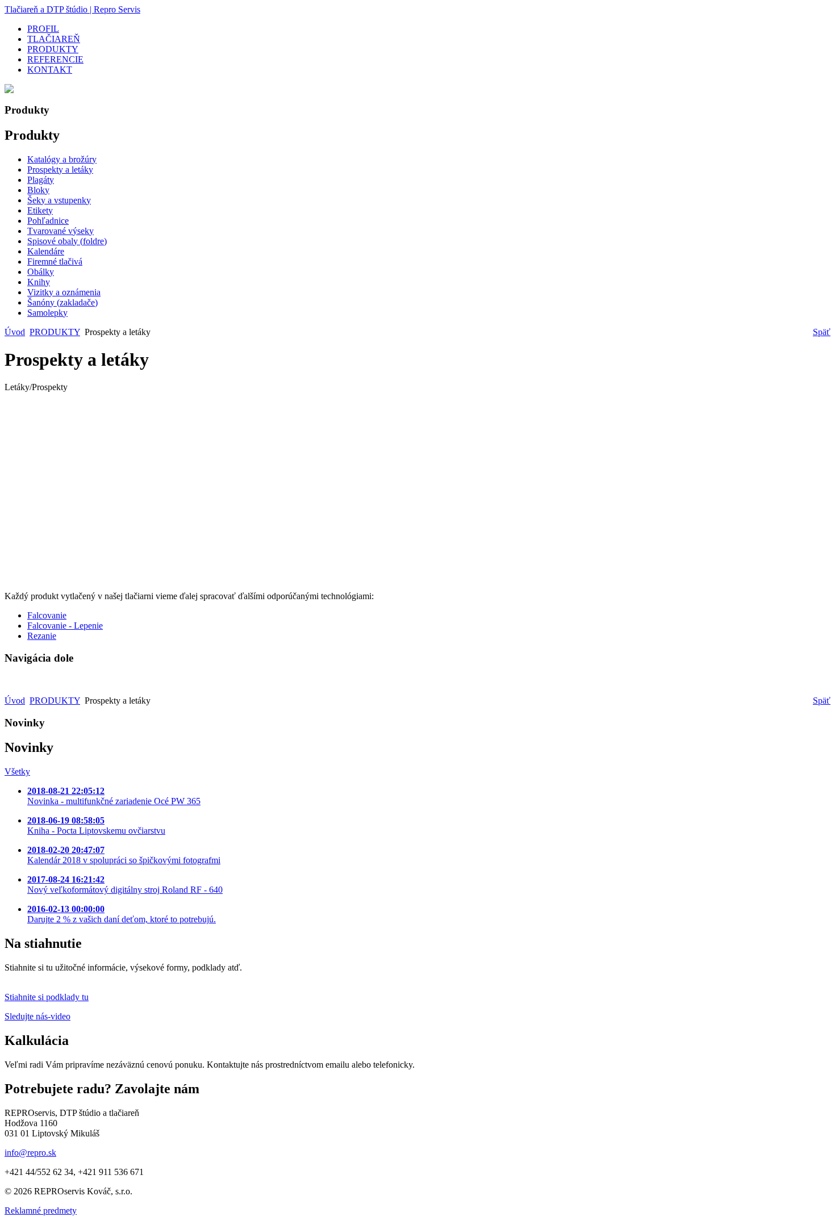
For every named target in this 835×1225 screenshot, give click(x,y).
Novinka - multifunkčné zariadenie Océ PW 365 (114, 796)
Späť (821, 332)
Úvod (15, 332)
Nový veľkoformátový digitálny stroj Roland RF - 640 (125, 884)
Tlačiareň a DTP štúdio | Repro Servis (72, 9)
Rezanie (41, 636)
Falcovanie (46, 615)
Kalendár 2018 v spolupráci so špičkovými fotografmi (123, 855)
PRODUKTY (55, 332)
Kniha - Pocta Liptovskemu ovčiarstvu (96, 825)
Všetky (17, 771)
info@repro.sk (30, 1152)
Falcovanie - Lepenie (65, 625)
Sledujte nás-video (37, 1016)
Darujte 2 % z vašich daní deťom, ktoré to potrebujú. (121, 914)
